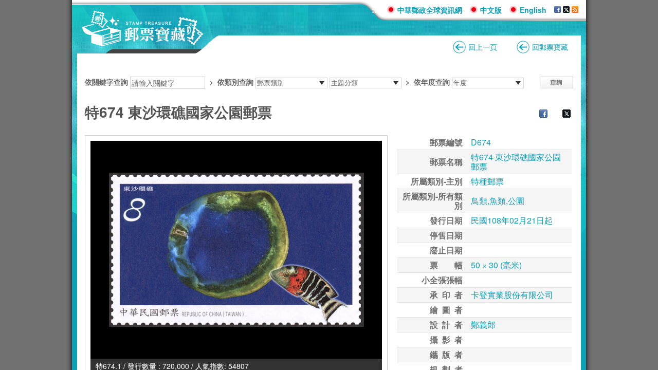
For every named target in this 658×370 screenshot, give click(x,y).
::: (375, 9)
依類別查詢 (235, 82)
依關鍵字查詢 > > (267, 82)
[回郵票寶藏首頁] (143, 40)
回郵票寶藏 (550, 47)
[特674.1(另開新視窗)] (236, 250)
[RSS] (575, 10)
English (533, 10)
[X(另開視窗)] (566, 10)
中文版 (491, 10)
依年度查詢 (432, 82)
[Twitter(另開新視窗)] (561, 114)
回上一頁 (482, 47)
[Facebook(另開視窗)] (557, 10)
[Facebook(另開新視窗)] (538, 114)
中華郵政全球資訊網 (429, 10)
